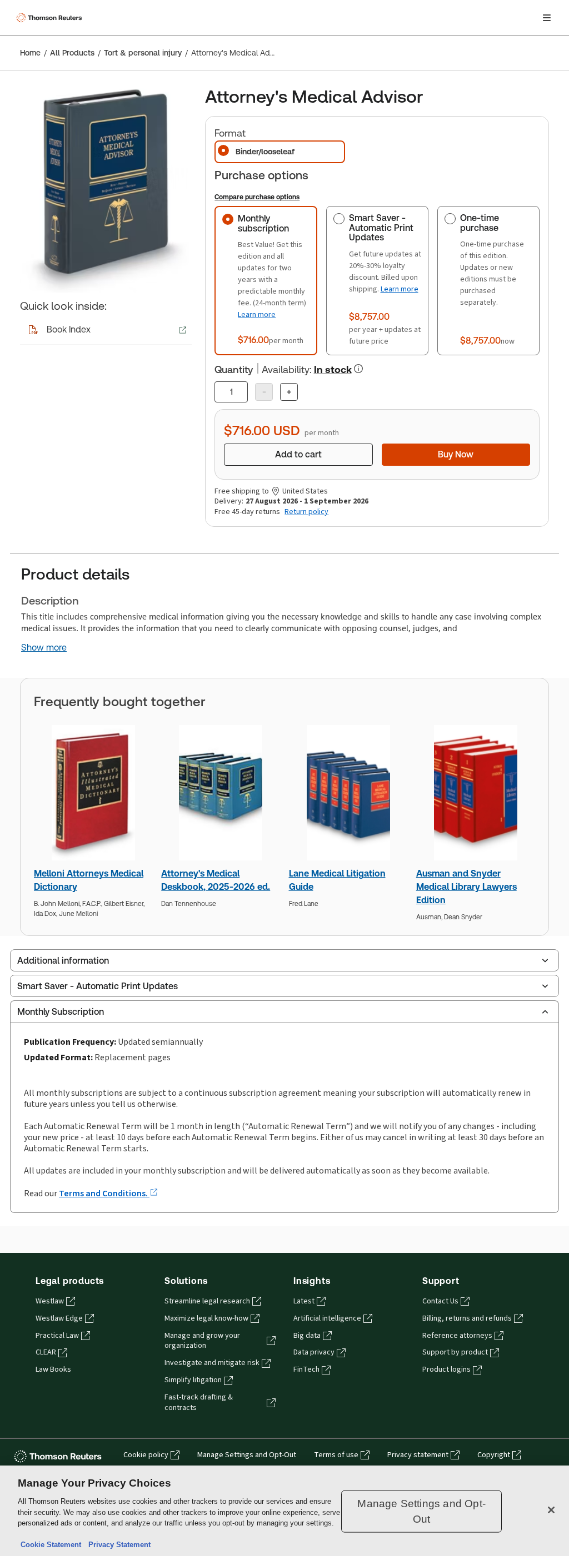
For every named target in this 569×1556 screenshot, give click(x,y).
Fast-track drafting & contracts (198, 1402)
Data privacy (314, 1352)
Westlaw (50, 1301)
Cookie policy (145, 1455)
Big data (307, 1336)
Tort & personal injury (143, 52)
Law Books (53, 1369)
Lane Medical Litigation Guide (337, 880)
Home (30, 52)
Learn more (257, 314)
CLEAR (46, 1352)
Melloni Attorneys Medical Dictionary (88, 880)
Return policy (306, 512)
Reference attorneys (457, 1336)
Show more (44, 648)
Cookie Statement (51, 1544)
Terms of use (336, 1455)
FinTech (306, 1369)
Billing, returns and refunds (467, 1318)
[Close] (551, 1510)
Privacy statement (417, 1455)
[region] (284, 1511)
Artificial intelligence (327, 1318)
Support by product (455, 1352)
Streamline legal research (207, 1301)
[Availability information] (358, 368)
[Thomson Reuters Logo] (50, 18)
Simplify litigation (193, 1380)
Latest (304, 1301)
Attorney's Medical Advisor (234, 52)
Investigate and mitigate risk (211, 1363)
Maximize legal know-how (206, 1318)
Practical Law (57, 1336)
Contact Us (440, 1301)
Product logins (446, 1369)
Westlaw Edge (59, 1318)
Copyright (493, 1455)
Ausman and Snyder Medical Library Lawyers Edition (466, 886)
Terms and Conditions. (104, 1193)
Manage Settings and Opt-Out (246, 1455)
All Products (72, 52)
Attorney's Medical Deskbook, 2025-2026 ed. (215, 880)
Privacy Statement (117, 1544)
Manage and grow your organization (202, 1341)
